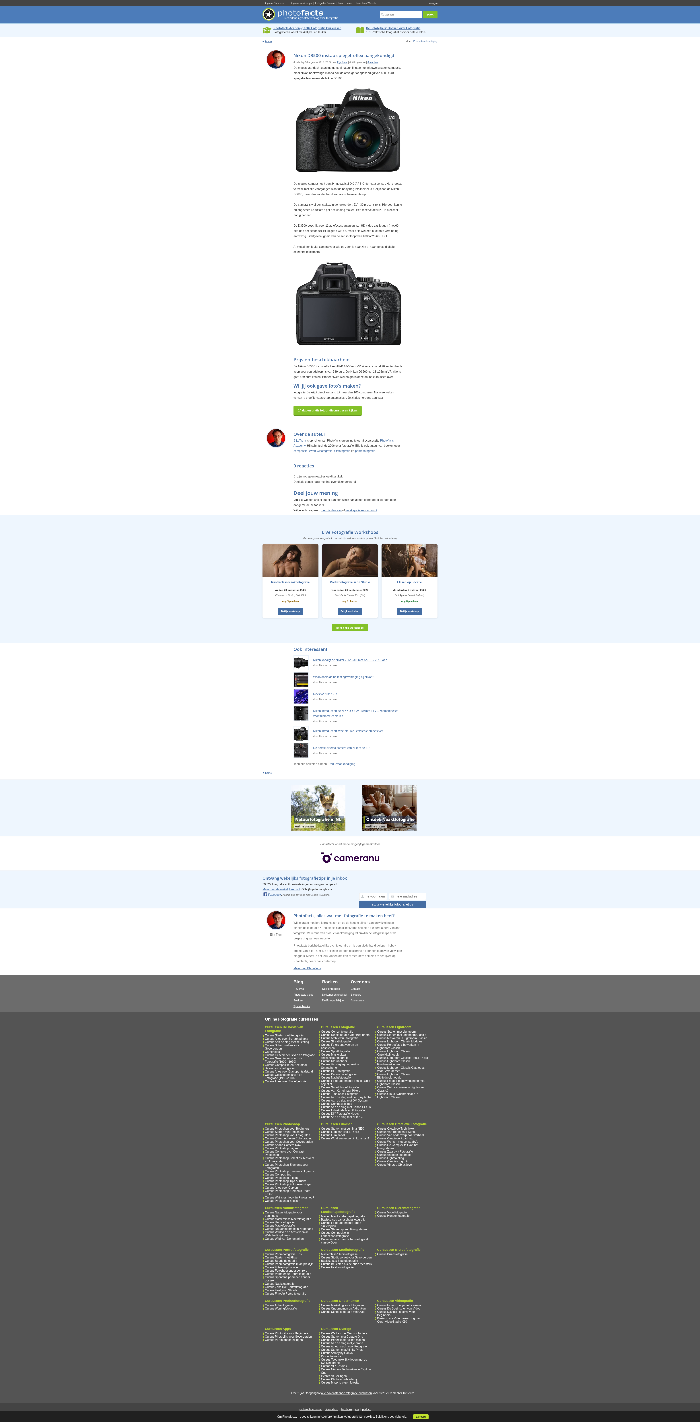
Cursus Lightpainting (390, 1158)
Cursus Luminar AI (333, 1135)
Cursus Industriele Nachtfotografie (343, 1110)
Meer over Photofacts (307, 968)
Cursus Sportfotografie (335, 1051)
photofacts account (310, 1409)
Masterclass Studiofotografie (339, 1254)
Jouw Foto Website (366, 3)
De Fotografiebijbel (333, 1000)
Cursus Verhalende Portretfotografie (288, 1273)
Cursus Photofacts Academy (339, 1379)
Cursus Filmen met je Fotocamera (399, 1305)
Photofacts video (303, 994)
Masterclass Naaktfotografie (290, 582)
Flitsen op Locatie (409, 582)
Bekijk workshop (290, 611)
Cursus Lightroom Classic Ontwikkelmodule (394, 1053)
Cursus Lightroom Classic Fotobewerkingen (394, 1063)
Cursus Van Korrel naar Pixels (340, 1090)
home (268, 41)
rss (357, 1409)
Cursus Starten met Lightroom (396, 1031)
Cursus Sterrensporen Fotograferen (344, 1229)
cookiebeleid (398, 1416)
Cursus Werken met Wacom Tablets (344, 1333)
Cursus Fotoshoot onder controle (286, 1270)
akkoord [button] (421, 1416)
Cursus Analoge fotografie (394, 1154)
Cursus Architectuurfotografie (339, 1038)
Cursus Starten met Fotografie (284, 1035)
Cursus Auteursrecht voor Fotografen (344, 1346)
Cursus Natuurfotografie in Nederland (289, 1228)
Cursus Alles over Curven (281, 1187)
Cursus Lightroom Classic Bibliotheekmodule (394, 1076)
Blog (298, 981)
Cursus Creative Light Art (393, 1161)
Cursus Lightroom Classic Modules (399, 1041)
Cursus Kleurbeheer (334, 1061)
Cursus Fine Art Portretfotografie (285, 1293)
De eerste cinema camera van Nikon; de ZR (341, 747)
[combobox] (401, 14)
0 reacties (373, 62)
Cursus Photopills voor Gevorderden (288, 1336)
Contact (355, 988)
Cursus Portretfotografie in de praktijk (289, 1264)
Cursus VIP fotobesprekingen (284, 1339)
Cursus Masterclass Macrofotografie (288, 1219)
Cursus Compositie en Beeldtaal (286, 1064)
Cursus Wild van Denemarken (284, 1238)
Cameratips (272, 1051)
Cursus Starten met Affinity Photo (342, 1349)
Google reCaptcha (319, 894)
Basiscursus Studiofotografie (339, 1260)
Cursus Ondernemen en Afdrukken (343, 1308)
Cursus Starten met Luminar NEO (342, 1128)
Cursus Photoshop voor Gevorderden (289, 1141)
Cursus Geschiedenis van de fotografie (290, 1055)
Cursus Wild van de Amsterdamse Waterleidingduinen (287, 1234)
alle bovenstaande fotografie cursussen (346, 1393)
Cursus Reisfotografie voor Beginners (345, 1034)
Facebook (274, 894)
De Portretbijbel (331, 988)
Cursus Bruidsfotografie (392, 1254)
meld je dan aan (331, 510)
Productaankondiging (425, 41)
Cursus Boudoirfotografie (281, 1260)
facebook (346, 1409)
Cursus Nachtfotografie (336, 1077)
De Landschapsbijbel (334, 994)
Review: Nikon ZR (325, 694)
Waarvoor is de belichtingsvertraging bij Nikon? (343, 677)
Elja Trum (342, 62)
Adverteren (357, 1000)
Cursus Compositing (278, 1174)
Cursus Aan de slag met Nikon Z (342, 1116)
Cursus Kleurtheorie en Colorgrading (288, 1138)
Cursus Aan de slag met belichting (287, 1042)
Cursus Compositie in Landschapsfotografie (335, 1234)
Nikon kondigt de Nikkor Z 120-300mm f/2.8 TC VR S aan (350, 660)
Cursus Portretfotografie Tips (283, 1254)
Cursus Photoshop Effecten (282, 1200)
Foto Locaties (345, 3)
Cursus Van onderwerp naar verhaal (400, 1135)
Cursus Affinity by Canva (337, 1353)
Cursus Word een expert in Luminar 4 (345, 1138)
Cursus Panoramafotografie (339, 1074)
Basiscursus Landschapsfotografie (343, 1219)
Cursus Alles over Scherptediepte (286, 1038)
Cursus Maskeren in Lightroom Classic (402, 1038)
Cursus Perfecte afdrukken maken (343, 1339)
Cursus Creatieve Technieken (396, 1128)
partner (366, 1409)
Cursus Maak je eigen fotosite (340, 1382)
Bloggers (356, 994)
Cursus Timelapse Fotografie (339, 1093)
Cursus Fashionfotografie (337, 1267)
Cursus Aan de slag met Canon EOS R (346, 1107)
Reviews (298, 988)
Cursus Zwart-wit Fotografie (395, 1151)
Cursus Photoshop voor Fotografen (287, 1135)
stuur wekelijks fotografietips (392, 904)
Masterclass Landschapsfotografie (343, 1216)
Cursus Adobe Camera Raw (283, 1145)
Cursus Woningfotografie (281, 1308)
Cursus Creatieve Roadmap (395, 1138)
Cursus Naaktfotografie (280, 1283)
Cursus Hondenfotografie (393, 1215)
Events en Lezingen (334, 1376)
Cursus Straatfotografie (336, 1041)
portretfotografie (365, 450)
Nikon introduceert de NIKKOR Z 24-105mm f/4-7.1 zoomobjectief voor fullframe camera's (355, 713)
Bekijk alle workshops (350, 627)
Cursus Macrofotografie (280, 1225)
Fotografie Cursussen (273, 3)
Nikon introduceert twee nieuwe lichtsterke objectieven (348, 731)
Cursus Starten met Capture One (342, 1336)
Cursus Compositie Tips (336, 1103)
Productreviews (331, 1356)
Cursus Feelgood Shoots (281, 1290)
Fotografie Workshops (300, 3)
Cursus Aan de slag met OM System (344, 1100)
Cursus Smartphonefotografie (340, 1087)
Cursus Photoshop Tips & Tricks (285, 1181)
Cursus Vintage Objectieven (395, 1164)
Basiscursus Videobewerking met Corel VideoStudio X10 (398, 1320)
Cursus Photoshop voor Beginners (287, 1128)
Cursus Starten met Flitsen (282, 1257)
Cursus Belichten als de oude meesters (346, 1264)
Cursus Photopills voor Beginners (286, 1333)
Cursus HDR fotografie (335, 1071)
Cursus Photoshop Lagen (281, 1148)
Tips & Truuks (301, 1006)
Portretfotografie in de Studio (350, 582)
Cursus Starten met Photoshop (284, 1131)
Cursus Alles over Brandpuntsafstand (289, 1071)
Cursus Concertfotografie (337, 1031)
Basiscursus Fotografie (280, 1068)
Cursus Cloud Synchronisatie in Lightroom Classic (397, 1095)
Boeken (298, 1000)
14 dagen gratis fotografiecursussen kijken (327, 410)
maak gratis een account (361, 510)
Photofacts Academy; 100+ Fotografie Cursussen (307, 28)
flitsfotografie (342, 450)
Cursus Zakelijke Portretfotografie (286, 1287)
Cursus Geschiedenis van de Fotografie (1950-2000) (283, 1076)
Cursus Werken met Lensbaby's (397, 1141)
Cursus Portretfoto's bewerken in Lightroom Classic (398, 1046)
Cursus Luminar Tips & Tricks (340, 1131)
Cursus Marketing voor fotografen (342, 1305)
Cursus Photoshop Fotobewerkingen (288, 1184)
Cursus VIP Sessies (334, 1366)
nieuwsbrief (331, 1409)
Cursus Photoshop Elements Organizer (290, 1171)
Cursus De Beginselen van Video (398, 1308)
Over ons (360, 981)
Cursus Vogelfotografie (392, 1212)
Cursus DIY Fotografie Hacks (340, 1113)
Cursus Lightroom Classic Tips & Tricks (402, 1057)
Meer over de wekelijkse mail (281, 889)
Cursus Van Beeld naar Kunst (396, 1131)
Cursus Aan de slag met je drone (342, 1343)
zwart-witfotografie (320, 450)
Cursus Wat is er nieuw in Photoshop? (289, 1197)
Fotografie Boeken (325, 3)
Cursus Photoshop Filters (281, 1177)
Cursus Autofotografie (279, 1305)
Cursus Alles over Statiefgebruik (285, 1081)
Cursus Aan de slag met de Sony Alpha (346, 1097)
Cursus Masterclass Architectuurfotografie (335, 1056)
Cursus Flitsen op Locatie (281, 1267)
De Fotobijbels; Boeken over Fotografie (393, 28)
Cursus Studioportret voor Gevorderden (346, 1257)
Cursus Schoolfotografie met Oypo (343, 1311)
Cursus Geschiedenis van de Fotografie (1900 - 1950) (283, 1060)
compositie (300, 450)
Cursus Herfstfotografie (280, 1222)
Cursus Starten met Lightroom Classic (401, 1034)
